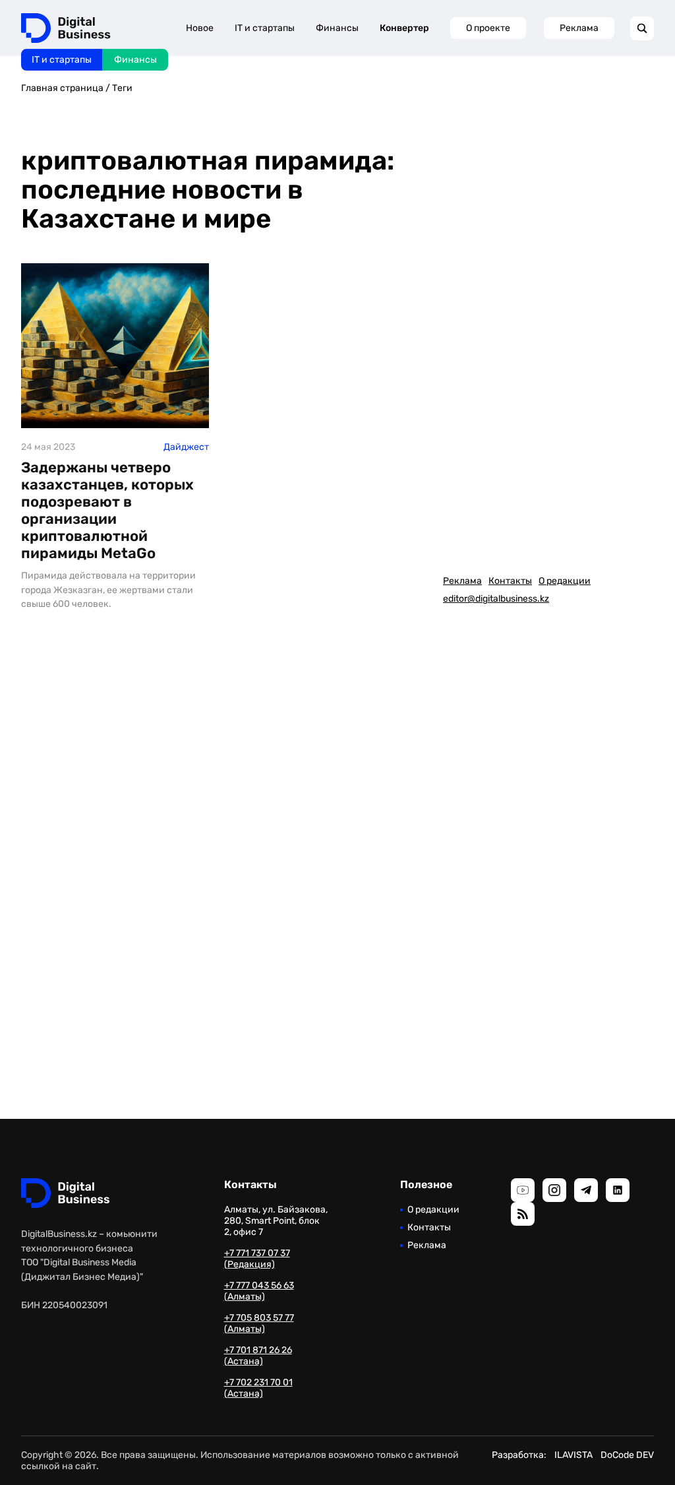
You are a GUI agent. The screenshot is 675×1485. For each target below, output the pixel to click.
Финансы (135, 59)
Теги (122, 88)
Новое (200, 28)
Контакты (510, 580)
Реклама (579, 28)
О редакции (565, 580)
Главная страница (62, 88)
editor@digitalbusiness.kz (496, 598)
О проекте (488, 28)
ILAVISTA (573, 1455)
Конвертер (404, 28)
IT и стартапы (62, 59)
